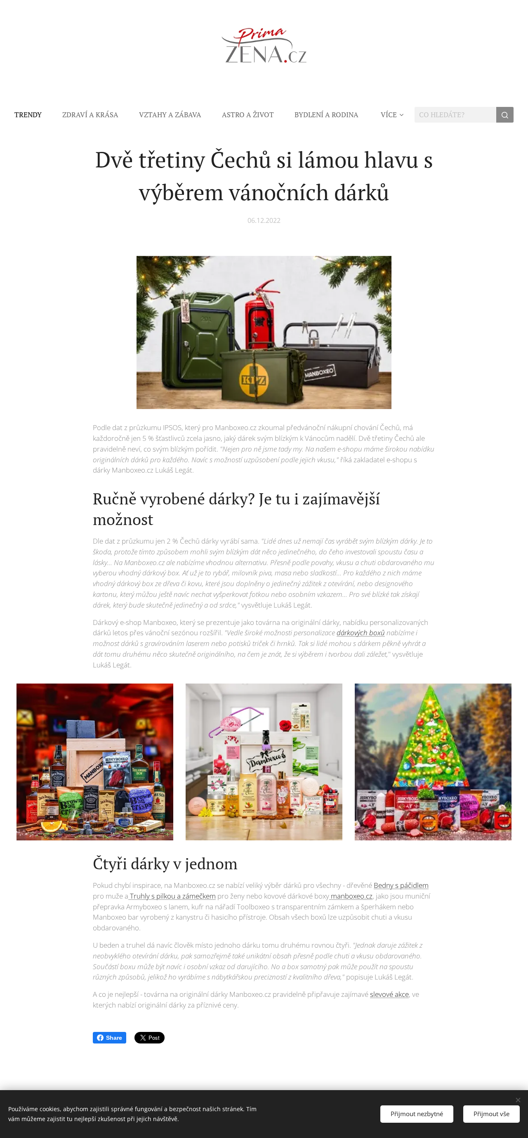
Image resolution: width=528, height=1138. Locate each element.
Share (114, 1037)
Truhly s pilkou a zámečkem (172, 896)
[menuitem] (33, 114)
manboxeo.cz (350, 896)
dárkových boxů (361, 632)
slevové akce (389, 994)
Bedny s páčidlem (401, 885)
